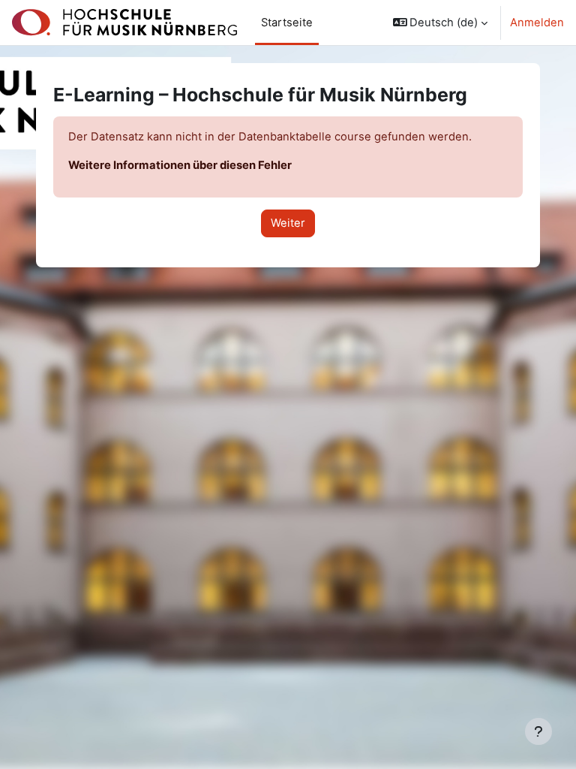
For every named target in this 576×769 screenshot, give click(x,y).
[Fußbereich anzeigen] (538, 731)
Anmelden (537, 22)
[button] (440, 22)
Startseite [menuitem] (287, 22)
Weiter (288, 223)
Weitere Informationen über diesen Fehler (180, 165)
